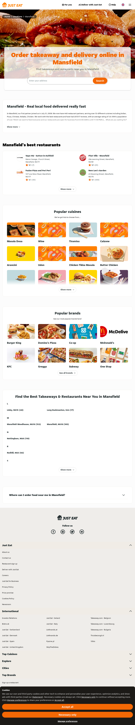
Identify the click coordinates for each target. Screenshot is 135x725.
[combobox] (59, 80)
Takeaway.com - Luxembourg (102, 624)
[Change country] (123, 4)
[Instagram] (62, 531)
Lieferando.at (51, 629)
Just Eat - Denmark (9, 635)
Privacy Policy (7, 587)
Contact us (6, 558)
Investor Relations (9, 618)
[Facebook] (53, 531)
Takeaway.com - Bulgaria (101, 629)
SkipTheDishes (52, 647)
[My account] (130, 5)
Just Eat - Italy (52, 624)
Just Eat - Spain (8, 641)
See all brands (66, 373)
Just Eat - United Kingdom (12, 647)
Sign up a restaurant (10, 682)
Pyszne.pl (50, 641)
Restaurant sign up (9, 564)
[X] (72, 531)
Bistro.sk (5, 624)
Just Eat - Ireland (53, 618)
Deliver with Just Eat (91, 4)
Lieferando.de (52, 635)
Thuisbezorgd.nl (97, 635)
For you (68, 4)
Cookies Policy (8, 598)
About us (5, 552)
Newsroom (6, 604)
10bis (93, 641)
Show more (12, 126)
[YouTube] (81, 531)
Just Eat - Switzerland (11, 629)
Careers (5, 575)
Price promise (7, 593)
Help (113, 4)
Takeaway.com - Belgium (101, 618)
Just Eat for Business (10, 581)
